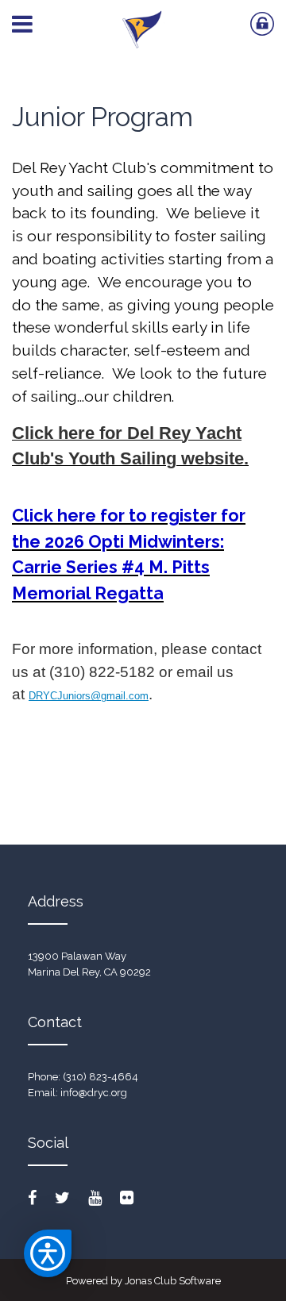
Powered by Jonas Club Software (143, 1281)
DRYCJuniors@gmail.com (89, 696)
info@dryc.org (93, 1093)
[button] (48, 1253)
